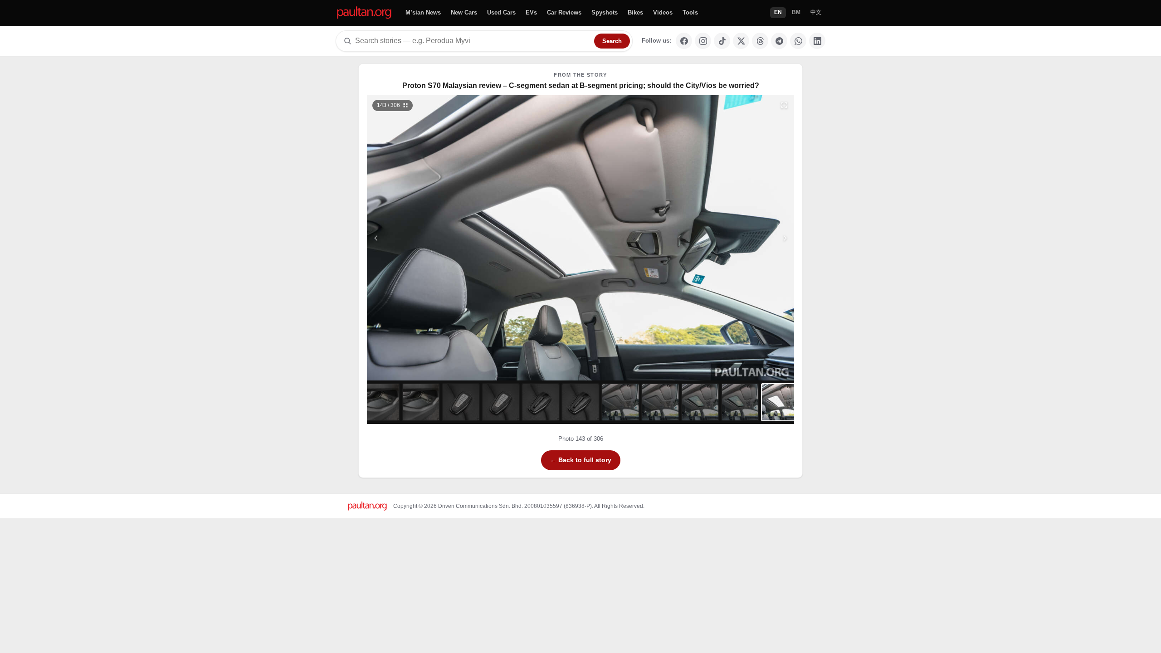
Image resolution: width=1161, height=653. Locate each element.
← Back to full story (580, 459)
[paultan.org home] (364, 13)
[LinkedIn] (817, 41)
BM (796, 12)
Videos (663, 12)
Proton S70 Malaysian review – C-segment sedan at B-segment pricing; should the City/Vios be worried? (580, 85)
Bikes (635, 12)
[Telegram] (779, 41)
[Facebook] (684, 41)
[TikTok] (722, 41)
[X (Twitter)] (741, 41)
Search (612, 41)
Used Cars (501, 12)
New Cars (464, 12)
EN (778, 12)
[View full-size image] (784, 105)
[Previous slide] (420, 237)
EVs (531, 12)
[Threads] (760, 41)
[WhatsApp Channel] (798, 41)
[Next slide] (741, 237)
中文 (815, 12)
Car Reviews (564, 12)
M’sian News (423, 12)
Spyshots (604, 12)
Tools (690, 12)
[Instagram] (703, 41)
